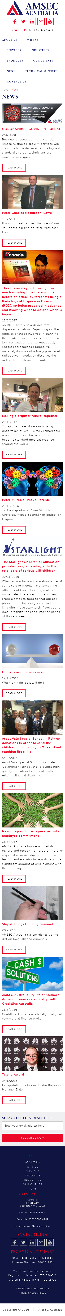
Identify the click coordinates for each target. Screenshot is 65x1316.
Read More (14, 167)
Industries (40, 50)
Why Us (33, 40)
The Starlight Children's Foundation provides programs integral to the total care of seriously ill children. (30, 566)
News (11, 71)
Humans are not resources (23, 672)
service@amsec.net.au (37, 1226)
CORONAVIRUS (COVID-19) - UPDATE (32, 129)
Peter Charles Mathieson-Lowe (27, 213)
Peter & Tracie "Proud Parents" (26, 500)
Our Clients (43, 61)
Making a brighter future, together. (30, 416)
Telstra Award (13, 1074)
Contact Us (16, 82)
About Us (9, 40)
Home (5, 90)
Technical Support (41, 71)
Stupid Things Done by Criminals (28, 924)
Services (14, 50)
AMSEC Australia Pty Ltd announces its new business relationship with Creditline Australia (30, 999)
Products (15, 61)
